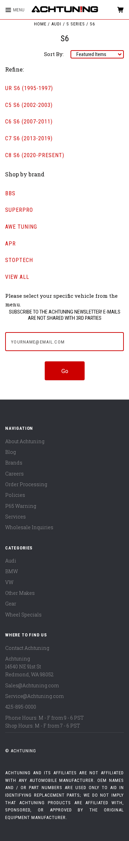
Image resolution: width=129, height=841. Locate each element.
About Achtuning (24, 441)
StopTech (19, 260)
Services (15, 516)
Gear (10, 603)
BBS (10, 193)
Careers (14, 473)
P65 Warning (20, 506)
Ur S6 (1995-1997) (29, 88)
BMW (11, 571)
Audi (10, 560)
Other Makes (20, 593)
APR (10, 243)
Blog (10, 452)
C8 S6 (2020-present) (34, 155)
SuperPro (19, 210)
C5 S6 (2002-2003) (29, 105)
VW (9, 582)
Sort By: (54, 54)
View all (17, 277)
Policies (15, 495)
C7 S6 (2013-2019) (29, 138)
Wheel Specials (23, 614)
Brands (13, 462)
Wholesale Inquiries (29, 527)
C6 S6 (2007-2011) (29, 121)
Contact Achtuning (27, 648)
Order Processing (26, 484)
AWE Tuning (21, 226)
